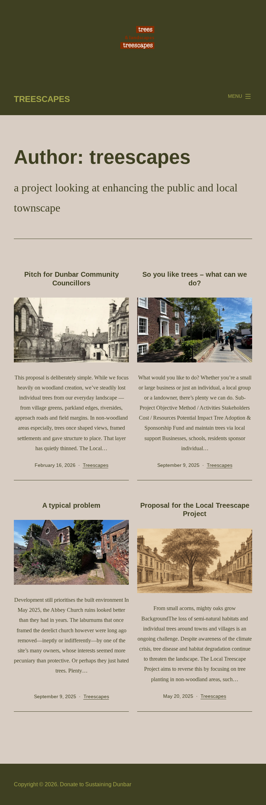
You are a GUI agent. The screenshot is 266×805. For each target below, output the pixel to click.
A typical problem (71, 505)
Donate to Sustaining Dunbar (95, 784)
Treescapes (42, 99)
